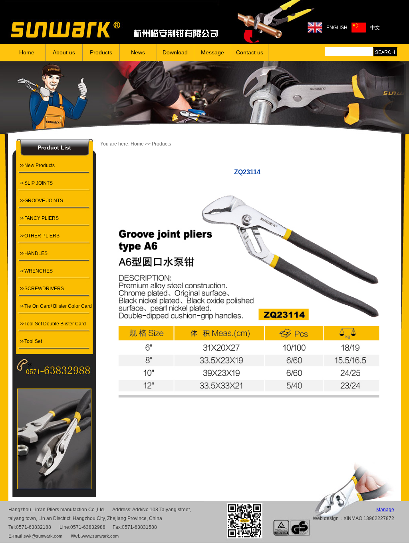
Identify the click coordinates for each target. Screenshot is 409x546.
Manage (385, 509)
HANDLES (36, 253)
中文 (375, 27)
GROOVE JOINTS (43, 200)
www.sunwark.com (100, 536)
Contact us (249, 52)
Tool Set (33, 341)
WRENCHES (38, 271)
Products (101, 52)
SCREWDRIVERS (44, 288)
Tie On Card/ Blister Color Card (58, 306)
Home (26, 52)
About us (64, 52)
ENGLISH (336, 27)
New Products (39, 165)
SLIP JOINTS (38, 183)
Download (175, 52)
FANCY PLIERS (41, 218)
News (138, 52)
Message (212, 52)
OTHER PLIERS (42, 236)
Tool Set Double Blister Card (55, 324)
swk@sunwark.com (43, 536)
